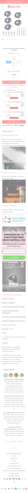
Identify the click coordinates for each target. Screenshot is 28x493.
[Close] (25, 233)
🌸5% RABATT (14, 257)
